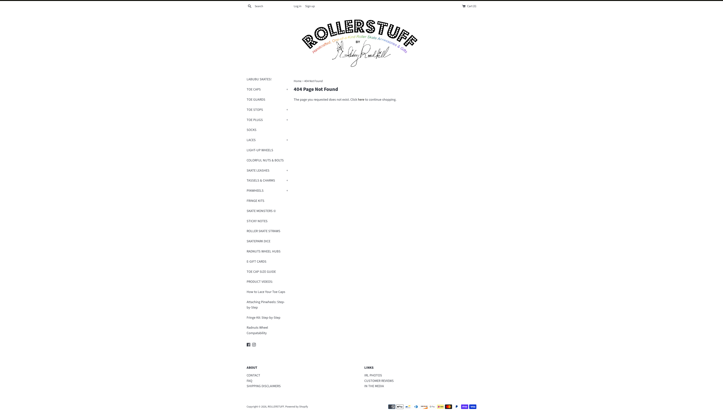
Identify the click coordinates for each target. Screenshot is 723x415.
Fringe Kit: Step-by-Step (263, 317)
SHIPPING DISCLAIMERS (264, 386)
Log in (297, 6)
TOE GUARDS (256, 99)
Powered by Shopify (296, 407)
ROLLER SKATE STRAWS (263, 231)
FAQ (249, 381)
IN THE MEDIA (374, 386)
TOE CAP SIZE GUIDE (261, 271)
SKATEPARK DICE (258, 241)
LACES (267, 140)
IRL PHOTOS (373, 375)
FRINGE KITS (255, 200)
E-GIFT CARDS (256, 261)
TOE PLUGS (267, 120)
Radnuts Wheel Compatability (257, 330)
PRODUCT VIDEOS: (260, 281)
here (361, 99)
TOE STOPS (267, 109)
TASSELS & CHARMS (267, 180)
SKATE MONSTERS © (261, 211)
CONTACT (253, 375)
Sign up (310, 6)
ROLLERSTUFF (276, 407)
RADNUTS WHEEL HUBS (264, 251)
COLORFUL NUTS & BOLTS (265, 160)
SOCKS (251, 130)
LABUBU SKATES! (259, 79)
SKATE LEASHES (267, 170)
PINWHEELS (267, 190)
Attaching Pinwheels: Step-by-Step (266, 305)
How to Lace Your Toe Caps (266, 292)
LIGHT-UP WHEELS (260, 150)
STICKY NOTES (257, 221)
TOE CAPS (267, 89)
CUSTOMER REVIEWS (379, 381)
